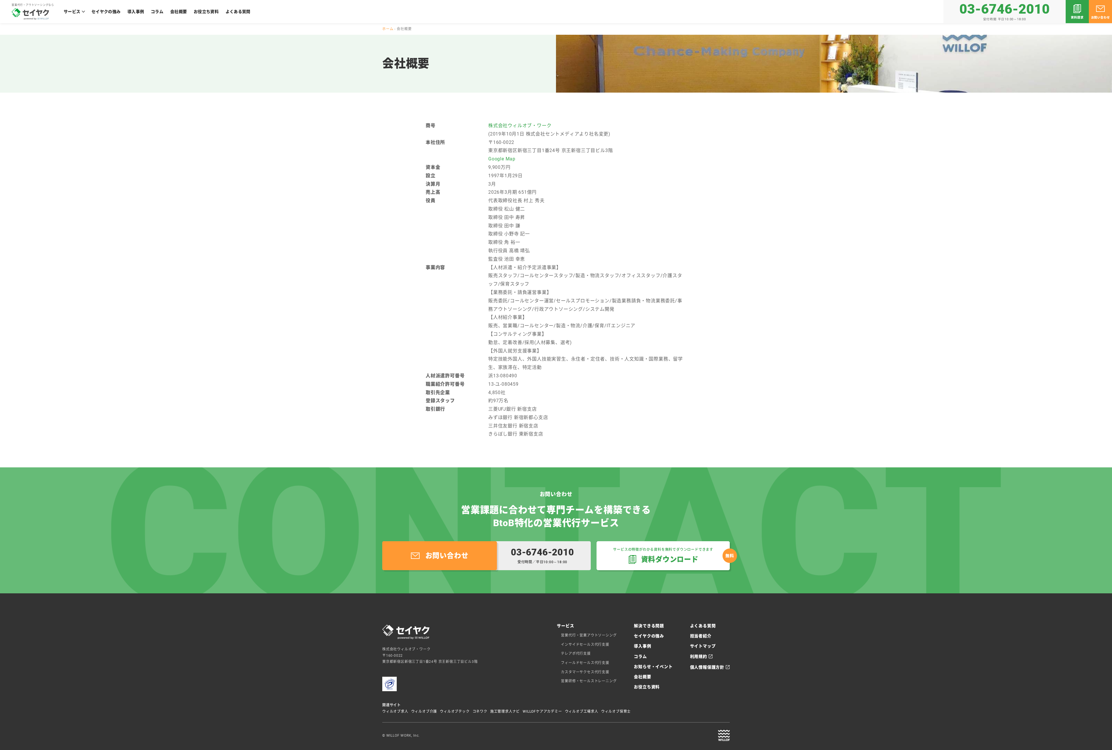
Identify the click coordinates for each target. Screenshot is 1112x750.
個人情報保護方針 (707, 667)
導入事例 (135, 11)
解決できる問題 (649, 625)
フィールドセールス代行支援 (585, 663)
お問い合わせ (1100, 17)
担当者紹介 (701, 636)
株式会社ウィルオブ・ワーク (519, 125)
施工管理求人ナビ (505, 711)
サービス (72, 11)
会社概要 (178, 11)
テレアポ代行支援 (575, 654)
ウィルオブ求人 (395, 711)
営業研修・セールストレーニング (589, 681)
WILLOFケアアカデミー (542, 711)
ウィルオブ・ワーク (724, 735)
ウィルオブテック (454, 711)
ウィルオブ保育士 (616, 711)
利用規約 (698, 656)
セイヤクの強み (106, 11)
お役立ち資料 (206, 11)
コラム (157, 11)
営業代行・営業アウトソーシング (589, 635)
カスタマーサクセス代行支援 (585, 672)
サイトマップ (703, 646)
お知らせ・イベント (653, 666)
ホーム (387, 29)
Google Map (501, 159)
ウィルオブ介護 (424, 711)
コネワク (480, 711)
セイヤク (30, 14)
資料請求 (1077, 17)
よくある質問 (238, 11)
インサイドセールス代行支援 (585, 645)
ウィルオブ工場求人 (581, 711)
